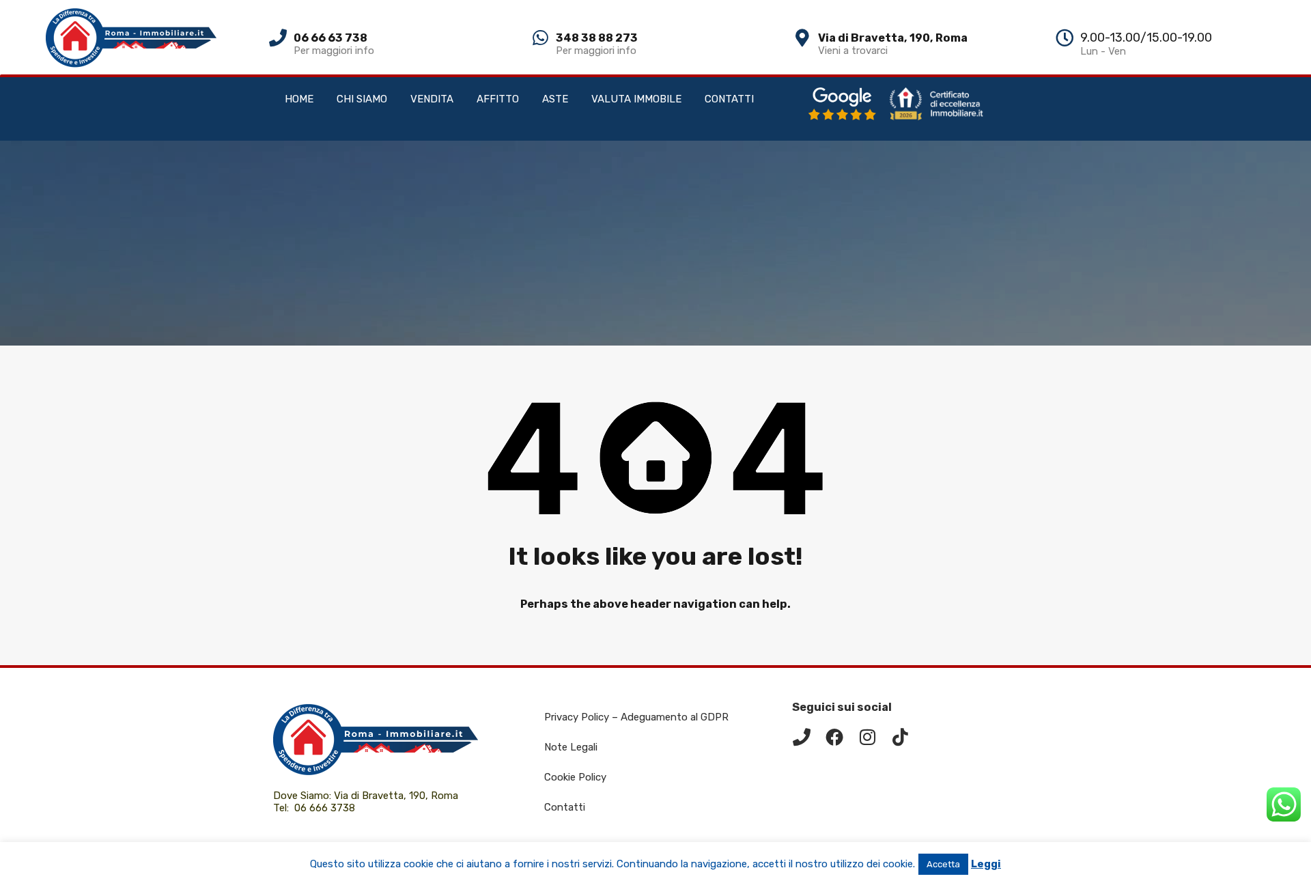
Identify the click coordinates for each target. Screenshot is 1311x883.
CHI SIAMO (362, 99)
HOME (299, 99)
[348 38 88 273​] (540, 37)
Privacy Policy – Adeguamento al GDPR (636, 717)
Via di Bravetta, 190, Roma (893, 37)
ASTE (555, 99)
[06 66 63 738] (278, 37)
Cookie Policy (575, 777)
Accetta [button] (943, 864)
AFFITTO (498, 99)
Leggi (986, 864)
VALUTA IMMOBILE (636, 99)
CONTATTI (729, 99)
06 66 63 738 (330, 37)
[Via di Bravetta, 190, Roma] (802, 37)
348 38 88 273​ (597, 37)
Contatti (564, 807)
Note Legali (570, 747)
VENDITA (431, 99)
